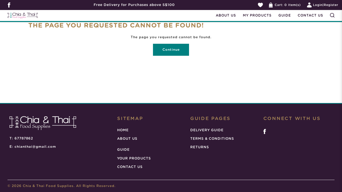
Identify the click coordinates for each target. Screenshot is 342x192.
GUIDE (123, 150)
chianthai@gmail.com (35, 146)
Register (331, 5)
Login (317, 5)
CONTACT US (130, 167)
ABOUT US (127, 138)
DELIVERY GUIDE (207, 130)
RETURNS (199, 147)
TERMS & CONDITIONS (212, 138)
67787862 (24, 138)
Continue (171, 50)
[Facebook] (264, 131)
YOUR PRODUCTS (134, 158)
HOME (123, 130)
